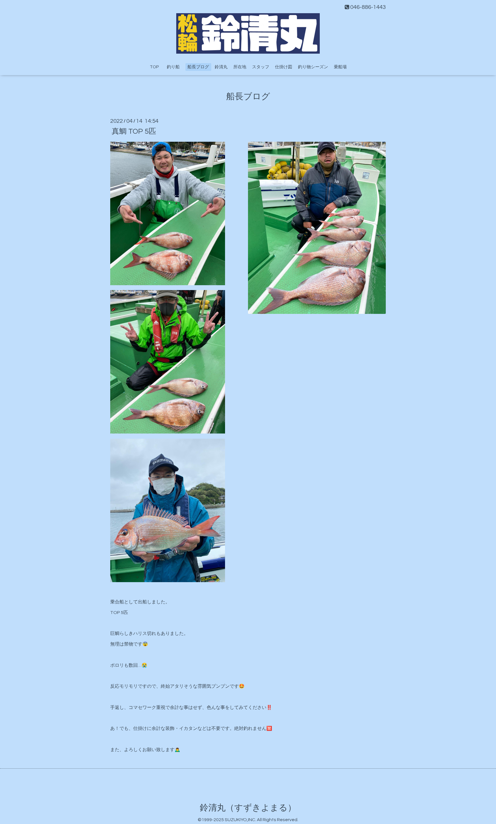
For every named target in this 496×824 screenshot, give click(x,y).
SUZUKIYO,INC (240, 819)
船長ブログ (198, 67)
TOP (154, 67)
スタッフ (260, 67)
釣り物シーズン (313, 67)
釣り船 (175, 67)
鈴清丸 (221, 67)
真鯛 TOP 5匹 (134, 131)
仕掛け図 (283, 67)
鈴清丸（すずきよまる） (248, 807)
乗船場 (340, 67)
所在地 (239, 67)
